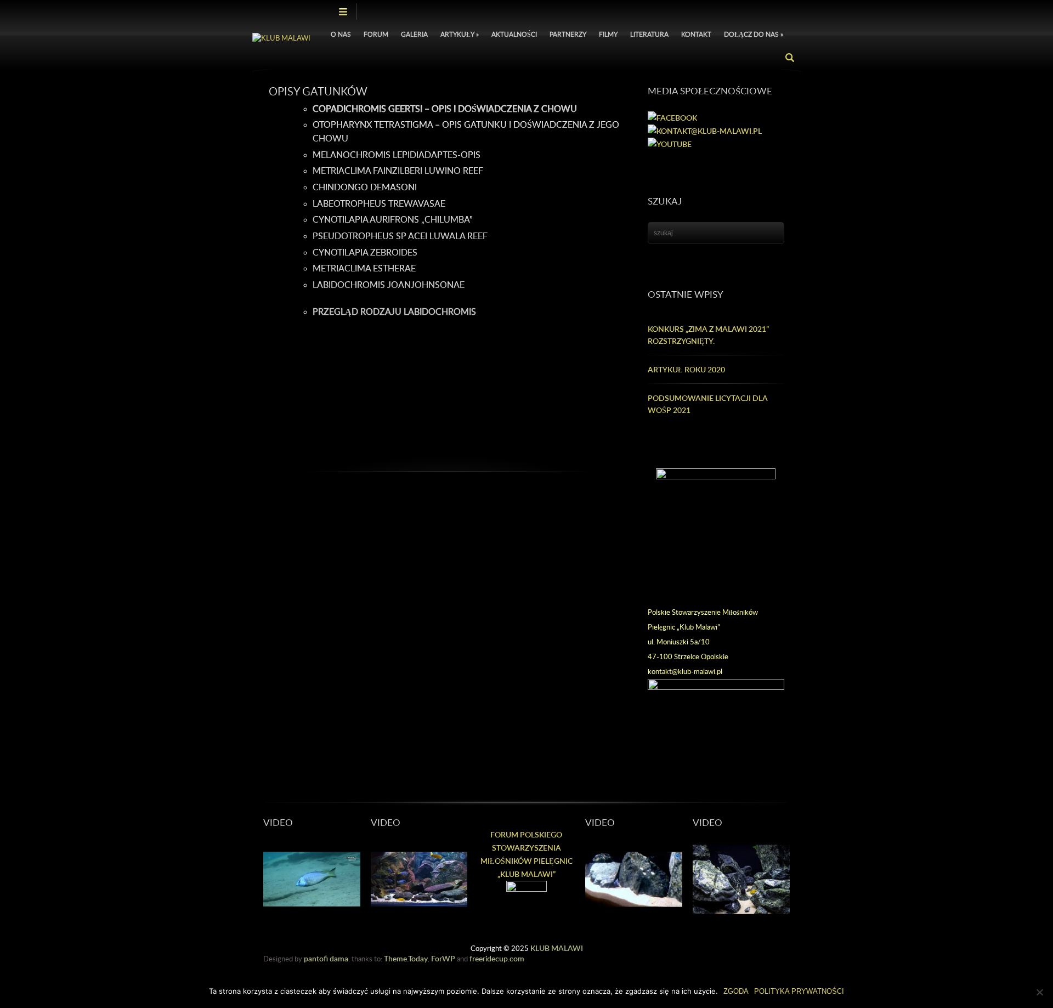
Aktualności (514, 34)
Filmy (608, 34)
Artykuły (459, 34)
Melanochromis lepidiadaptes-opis (396, 155)
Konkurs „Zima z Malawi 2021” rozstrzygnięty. (708, 335)
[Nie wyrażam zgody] (1039, 992)
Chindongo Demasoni (365, 187)
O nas (341, 34)
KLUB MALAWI (556, 948)
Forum (376, 34)
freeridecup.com (496, 958)
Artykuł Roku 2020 (686, 369)
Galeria (414, 34)
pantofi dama (326, 958)
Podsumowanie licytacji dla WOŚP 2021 (708, 404)
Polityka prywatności (799, 991)
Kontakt (696, 34)
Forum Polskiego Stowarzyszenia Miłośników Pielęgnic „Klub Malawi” (526, 854)
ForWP (443, 958)
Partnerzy (568, 34)
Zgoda (736, 991)
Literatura (649, 34)
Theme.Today (406, 958)
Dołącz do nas (753, 34)
